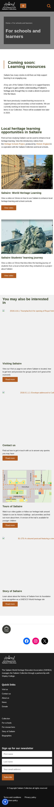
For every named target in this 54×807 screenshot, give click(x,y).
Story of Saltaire (8, 731)
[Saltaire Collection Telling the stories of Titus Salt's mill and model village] (9, 6)
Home (8, 23)
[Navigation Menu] (23, 6)
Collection (6, 718)
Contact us (6, 694)
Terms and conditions (12, 797)
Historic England (43, 144)
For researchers (8, 727)
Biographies (7, 736)
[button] (5, 801)
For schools (7, 723)
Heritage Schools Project (14, 144)
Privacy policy (30, 797)
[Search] (49, 6)
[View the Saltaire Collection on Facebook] (26, 641)
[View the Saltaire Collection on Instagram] (35, 641)
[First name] (27, 754)
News (4, 702)
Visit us (5, 689)
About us (5, 698)
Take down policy (11, 800)
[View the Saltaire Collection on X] (44, 641)
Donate (5, 706)
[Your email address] (27, 769)
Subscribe (8, 777)
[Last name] (27, 762)
